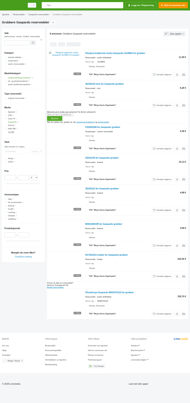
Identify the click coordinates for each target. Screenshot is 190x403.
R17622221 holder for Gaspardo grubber (106, 255)
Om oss (5, 345)
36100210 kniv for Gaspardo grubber (104, 84)
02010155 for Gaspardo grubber (102, 158)
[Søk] (44, 5)
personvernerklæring (85, 122)
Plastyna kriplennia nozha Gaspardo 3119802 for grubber (115, 53)
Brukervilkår (50, 345)
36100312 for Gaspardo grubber (102, 188)
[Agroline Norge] (13, 5)
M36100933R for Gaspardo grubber (103, 224)
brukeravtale (103, 122)
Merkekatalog (51, 364)
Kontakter (6, 355)
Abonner (54, 118)
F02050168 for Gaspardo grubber (102, 127)
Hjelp (4, 350)
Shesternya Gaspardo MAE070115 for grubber (109, 292)
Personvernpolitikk (53, 350)
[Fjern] (41, 40)
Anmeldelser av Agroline (55, 360)
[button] (177, 74)
